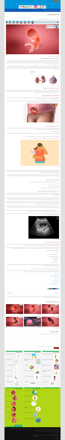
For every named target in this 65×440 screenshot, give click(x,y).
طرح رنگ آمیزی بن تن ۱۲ (9, 376)
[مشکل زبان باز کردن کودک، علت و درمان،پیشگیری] (56, 370)
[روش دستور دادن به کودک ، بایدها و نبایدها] (56, 365)
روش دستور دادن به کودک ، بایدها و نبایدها (47, 365)
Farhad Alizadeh (57, 438)
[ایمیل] (58, 288)
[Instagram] (15, 425)
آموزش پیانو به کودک (26, 381)
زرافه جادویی (30, 428)
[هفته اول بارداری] (32, 317)
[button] (6, 4)
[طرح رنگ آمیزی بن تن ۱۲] (15, 376)
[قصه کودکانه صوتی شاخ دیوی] (34, 396)
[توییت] (54, 288)
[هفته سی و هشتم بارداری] (50, 317)
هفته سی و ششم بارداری (20, 327)
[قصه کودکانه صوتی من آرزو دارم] (35, 412)
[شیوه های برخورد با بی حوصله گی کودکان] (56, 359)
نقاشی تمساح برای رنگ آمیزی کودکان (10, 353)
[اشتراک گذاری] (56, 288)
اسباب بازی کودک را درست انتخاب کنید (29, 370)
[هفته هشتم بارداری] (32, 304)
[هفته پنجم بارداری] (14, 304)
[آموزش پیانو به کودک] (32, 381)
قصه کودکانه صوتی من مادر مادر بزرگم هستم (29, 418)
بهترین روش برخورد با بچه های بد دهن (47, 353)
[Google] (17, 425)
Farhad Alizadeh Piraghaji (54, 435)
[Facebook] (19, 425)
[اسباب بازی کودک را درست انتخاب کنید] (37, 370)
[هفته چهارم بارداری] (13, 412)
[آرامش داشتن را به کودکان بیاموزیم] (54, 376)
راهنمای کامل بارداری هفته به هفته (54, 276)
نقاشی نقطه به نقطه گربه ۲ (9, 370)
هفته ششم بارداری (8, 401)
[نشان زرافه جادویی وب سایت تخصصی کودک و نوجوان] (56, 1)
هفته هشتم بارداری (38, 314)
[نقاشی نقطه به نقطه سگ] (33, 401)
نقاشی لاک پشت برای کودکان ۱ (10, 381)
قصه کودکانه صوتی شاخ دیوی (28, 395)
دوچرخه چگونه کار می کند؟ (27, 353)
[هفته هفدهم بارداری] (14, 418)
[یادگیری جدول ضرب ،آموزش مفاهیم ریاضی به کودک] (38, 359)
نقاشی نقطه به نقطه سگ (27, 401)
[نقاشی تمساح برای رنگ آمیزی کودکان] (18, 354)
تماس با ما (12, 428)
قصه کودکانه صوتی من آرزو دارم (28, 412)
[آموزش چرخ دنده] (31, 365)
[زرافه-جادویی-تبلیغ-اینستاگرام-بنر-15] (32, 7)
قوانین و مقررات (17, 428)
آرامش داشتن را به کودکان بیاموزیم (47, 376)
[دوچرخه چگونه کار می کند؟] (34, 354)
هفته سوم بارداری (8, 390)
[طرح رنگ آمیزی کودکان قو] (15, 359)
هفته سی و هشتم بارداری (56, 327)
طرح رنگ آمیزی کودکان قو (9, 359)
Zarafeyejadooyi (37, 435)
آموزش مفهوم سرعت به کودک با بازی (28, 376)
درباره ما (20, 428)
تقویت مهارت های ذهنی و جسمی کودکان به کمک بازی (29, 407)
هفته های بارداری (52, 16)
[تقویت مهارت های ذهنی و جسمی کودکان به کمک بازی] (38, 407)
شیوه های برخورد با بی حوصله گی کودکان (48, 359)
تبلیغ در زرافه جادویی (25, 428)
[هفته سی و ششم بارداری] (14, 317)
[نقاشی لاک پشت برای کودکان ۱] (16, 381)
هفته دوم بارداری (8, 407)
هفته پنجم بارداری (21, 314)
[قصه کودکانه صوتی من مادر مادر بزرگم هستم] (38, 418)
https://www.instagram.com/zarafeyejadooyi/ (53, 284)
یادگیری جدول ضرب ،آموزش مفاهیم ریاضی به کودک (28, 360)
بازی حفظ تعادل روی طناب (46, 381)
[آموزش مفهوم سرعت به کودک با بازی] (36, 376)
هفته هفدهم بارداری (8, 418)
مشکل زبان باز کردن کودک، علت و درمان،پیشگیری (47, 371)
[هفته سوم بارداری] (13, 390)
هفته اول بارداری (39, 327)
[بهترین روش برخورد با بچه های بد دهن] (55, 354)
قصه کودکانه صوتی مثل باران (27, 390)
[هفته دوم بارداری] (13, 407)
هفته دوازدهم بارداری (56, 280)
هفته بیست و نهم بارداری (56, 314)
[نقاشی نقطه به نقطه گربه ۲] (15, 370)
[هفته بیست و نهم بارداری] (50, 304)
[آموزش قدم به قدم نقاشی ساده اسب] (18, 365)
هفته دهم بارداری (57, 278)
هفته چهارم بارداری (8, 412)
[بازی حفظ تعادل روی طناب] (52, 381)
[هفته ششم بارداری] (13, 401)
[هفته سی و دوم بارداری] (15, 396)
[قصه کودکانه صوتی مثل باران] (34, 390)
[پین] (50, 288)
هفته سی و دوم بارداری (9, 395)
